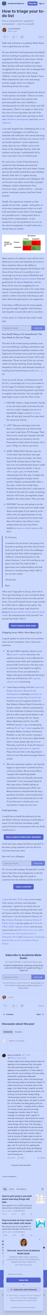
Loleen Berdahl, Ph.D (12, 899)
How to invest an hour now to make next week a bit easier (17, 1221)
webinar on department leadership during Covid (24, 696)
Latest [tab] (11, 1189)
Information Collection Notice (28, 985)
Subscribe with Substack (25, 1289)
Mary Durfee (13, 1055)
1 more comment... (10, 1176)
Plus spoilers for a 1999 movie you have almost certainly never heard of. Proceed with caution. (17, 1206)
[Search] (42, 1189)
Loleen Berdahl (14, 29)
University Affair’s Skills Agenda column (22, 925)
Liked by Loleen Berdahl (18, 1058)
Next (39, 1014)
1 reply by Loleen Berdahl (20, 1165)
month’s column (18, 654)
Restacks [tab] (18, 1032)
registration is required (28, 748)
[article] (23, 1205)
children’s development (18, 119)
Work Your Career (23, 728)
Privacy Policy (31, 1300)
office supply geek (15, 471)
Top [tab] (5, 1189)
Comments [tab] (8, 1032)
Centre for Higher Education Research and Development (25, 691)
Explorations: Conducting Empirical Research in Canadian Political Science (23, 940)
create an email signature (28, 528)
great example (29, 278)
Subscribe (32, 3)
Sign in (41, 3)
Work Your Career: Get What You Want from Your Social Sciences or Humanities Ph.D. (22, 933)
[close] (40, 1240)
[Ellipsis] (44, 1055)
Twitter (6, 909)
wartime (36, 413)
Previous (9, 1014)
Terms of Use (35, 983)
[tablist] (13, 1031)
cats (21, 175)
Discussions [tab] (21, 1189)
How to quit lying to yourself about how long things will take (17, 1199)
